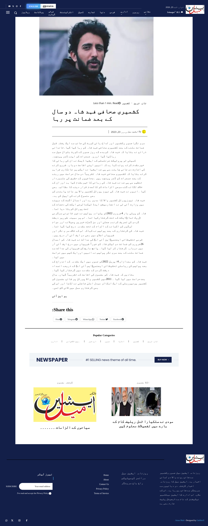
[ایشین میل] (144, 132)
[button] (15, 12)
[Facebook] (20, 6)
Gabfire (200, 520)
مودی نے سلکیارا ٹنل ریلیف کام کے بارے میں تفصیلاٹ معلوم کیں (143, 424)
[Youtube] (9, 6)
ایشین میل (133, 132)
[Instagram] (17, 6)
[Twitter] (13, 6)
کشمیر (126, 103)
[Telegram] (75, 132)
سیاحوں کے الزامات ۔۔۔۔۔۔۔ (65, 427)
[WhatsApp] (89, 132)
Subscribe (11, 486)
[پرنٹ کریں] (82, 132)
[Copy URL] (68, 132)
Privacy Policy (43, 493)
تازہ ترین (140, 103)
